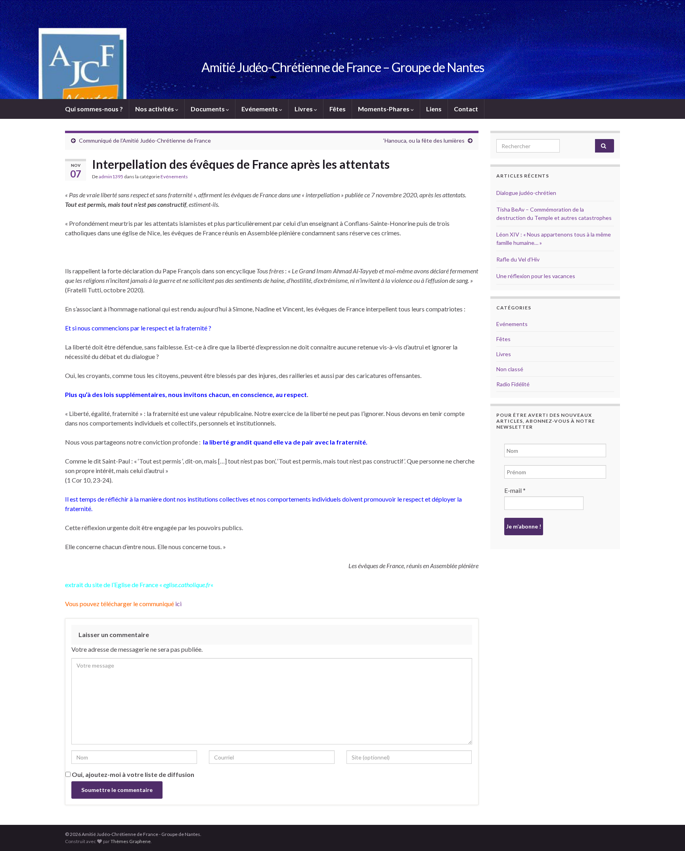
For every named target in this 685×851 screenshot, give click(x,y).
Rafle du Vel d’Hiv (518, 259)
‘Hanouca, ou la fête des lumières (424, 140)
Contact (466, 109)
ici (178, 603)
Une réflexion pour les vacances (535, 276)
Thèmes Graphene (131, 841)
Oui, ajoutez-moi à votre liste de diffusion (132, 774)
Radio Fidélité (513, 384)
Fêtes (337, 109)
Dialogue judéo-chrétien (526, 192)
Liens (434, 109)
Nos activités (155, 109)
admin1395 (111, 176)
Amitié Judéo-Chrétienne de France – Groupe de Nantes (342, 67)
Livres (304, 109)
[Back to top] (667, 833)
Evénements (260, 109)
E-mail (515, 490)
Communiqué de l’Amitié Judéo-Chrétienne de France (145, 140)
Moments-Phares (384, 109)
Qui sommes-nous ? (94, 109)
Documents (208, 109)
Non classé (509, 369)
